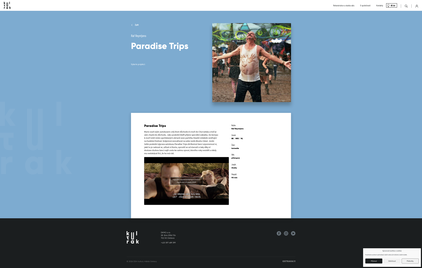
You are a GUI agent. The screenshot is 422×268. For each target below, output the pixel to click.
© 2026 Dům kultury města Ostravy (142, 261)
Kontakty (379, 5)
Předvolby (410, 261)
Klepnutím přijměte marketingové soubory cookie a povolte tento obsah (186, 181)
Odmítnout (392, 261)
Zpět (136, 24)
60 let (393, 5)
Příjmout (374, 261)
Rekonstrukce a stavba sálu (343, 5)
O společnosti (365, 5)
